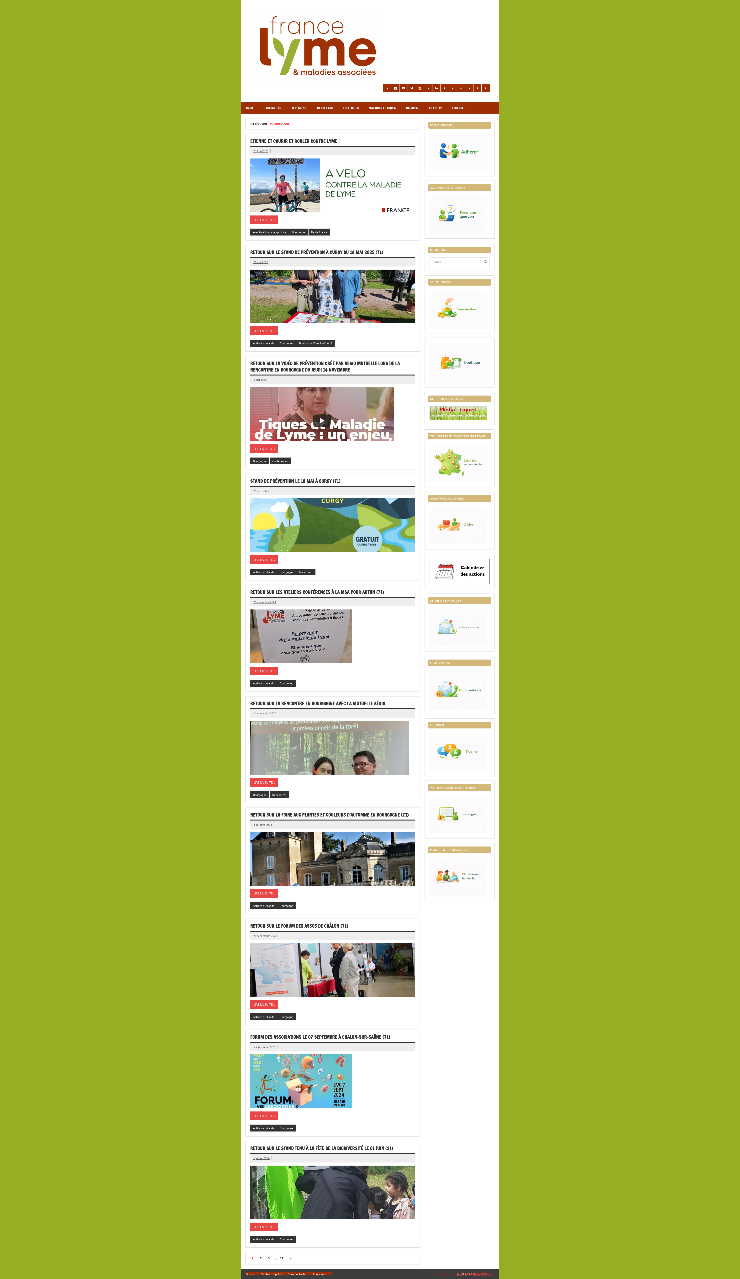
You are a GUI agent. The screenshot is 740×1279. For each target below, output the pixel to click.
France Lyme (324, 108)
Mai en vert (306, 572)
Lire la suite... (264, 219)
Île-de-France (319, 232)
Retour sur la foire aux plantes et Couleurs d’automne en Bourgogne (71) (329, 814)
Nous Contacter (297, 1273)
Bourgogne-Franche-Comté (315, 343)
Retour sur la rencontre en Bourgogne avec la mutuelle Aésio (317, 703)
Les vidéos (434, 108)
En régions (298, 108)
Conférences (280, 461)
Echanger (458, 108)
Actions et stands (263, 343)
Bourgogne (298, 232)
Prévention (351, 108)
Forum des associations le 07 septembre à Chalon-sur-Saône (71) (320, 1037)
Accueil (251, 108)
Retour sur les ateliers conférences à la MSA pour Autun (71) (317, 592)
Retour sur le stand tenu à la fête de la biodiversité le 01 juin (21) (321, 1148)
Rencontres (279, 794)
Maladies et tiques (382, 108)
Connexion (319, 1273)
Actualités (273, 108)
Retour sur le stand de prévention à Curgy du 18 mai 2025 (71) (316, 252)
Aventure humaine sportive (269, 232)
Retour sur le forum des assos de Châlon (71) (299, 926)
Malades (411, 108)
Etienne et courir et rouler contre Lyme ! (295, 141)
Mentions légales (271, 1273)
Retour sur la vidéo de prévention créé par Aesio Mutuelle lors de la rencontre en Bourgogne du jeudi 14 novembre (325, 366)
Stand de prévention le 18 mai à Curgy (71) (295, 481)
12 (281, 1258)
